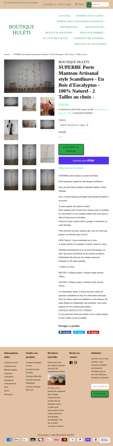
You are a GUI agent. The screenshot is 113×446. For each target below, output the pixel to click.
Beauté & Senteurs (59, 32)
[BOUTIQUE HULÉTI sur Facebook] (71, 363)
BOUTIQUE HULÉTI (21, 29)
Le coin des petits (55, 38)
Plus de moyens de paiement (71, 168)
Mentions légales (10, 370)
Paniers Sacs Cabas (90, 16)
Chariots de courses (89, 38)
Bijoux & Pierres (92, 32)
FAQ (6, 387)
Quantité (62, 132)
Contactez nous (10, 366)
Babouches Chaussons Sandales (80, 21)
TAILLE (62, 120)
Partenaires (8, 394)
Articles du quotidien (90, 44)
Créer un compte (64, 4)
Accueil (64, 16)
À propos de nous (11, 362)
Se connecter (48, 4)
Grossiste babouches (33, 376)
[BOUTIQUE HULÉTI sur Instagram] (75, 363)
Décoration (69, 27)
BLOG (6, 391)
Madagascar (94, 27)
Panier (81, 4)
